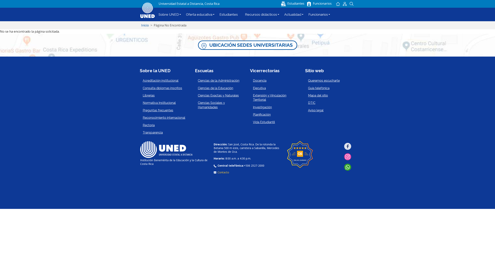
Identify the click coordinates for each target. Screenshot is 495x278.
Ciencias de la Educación (215, 88)
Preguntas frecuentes (158, 110)
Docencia (259, 80)
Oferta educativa (199, 14)
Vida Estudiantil (264, 122)
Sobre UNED (169, 14)
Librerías (149, 95)
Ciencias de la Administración (218, 80)
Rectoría (149, 125)
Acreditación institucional (160, 80)
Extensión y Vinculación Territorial (269, 98)
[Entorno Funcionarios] (309, 4)
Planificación (262, 114)
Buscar (351, 4)
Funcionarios (318, 14)
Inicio (338, 4)
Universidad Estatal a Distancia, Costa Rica (189, 4)
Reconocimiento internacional (164, 118)
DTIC (311, 103)
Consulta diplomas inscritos (162, 88)
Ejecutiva (259, 88)
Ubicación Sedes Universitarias (251, 45)
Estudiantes (228, 14)
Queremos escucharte (324, 80)
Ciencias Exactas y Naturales (218, 95)
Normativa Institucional (159, 103)
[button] (293, 3)
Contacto (223, 172)
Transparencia (153, 132)
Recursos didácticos (261, 14)
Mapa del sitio (344, 4)
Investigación (262, 107)
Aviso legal (315, 110)
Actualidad (292, 14)
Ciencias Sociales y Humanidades (211, 105)
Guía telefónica (318, 88)
